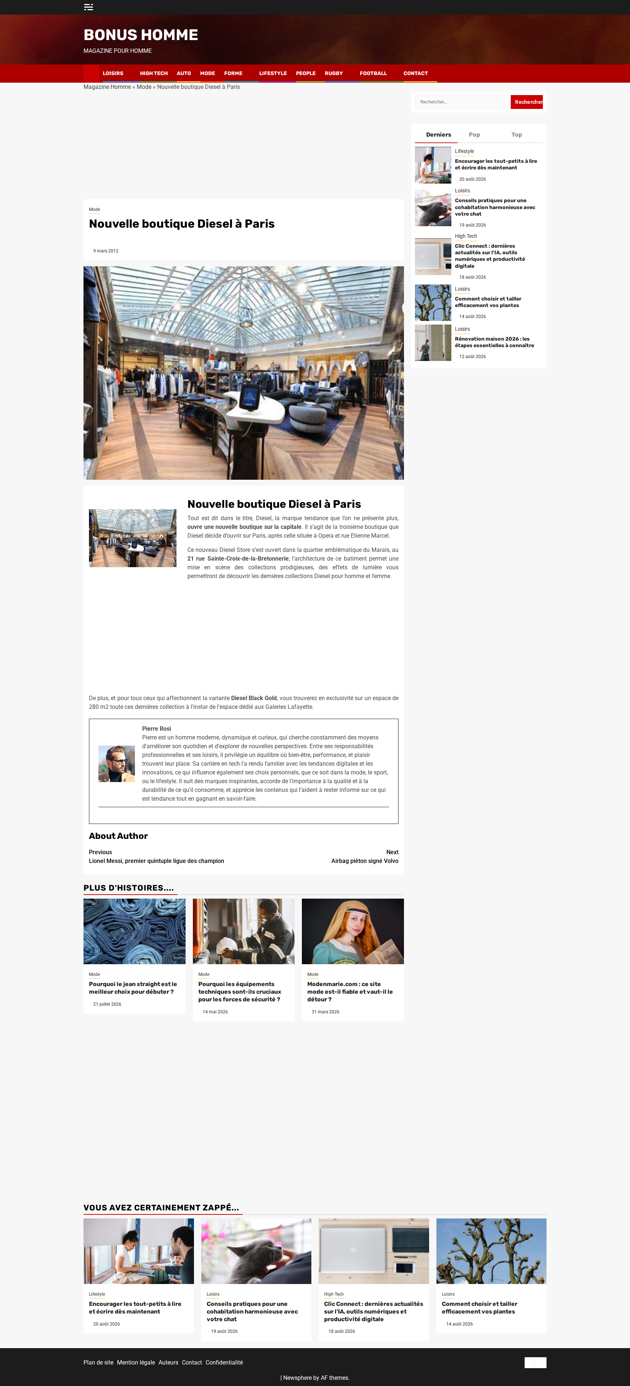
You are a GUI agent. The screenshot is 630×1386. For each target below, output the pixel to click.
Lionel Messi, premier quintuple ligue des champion (156, 856)
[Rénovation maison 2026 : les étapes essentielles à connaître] (433, 343)
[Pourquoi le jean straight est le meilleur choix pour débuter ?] (134, 931)
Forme (233, 73)
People (306, 73)
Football (373, 73)
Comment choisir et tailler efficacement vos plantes (488, 302)
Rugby (334, 73)
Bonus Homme (140, 35)
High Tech (154, 73)
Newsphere (297, 1377)
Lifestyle (273, 73)
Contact (416, 73)
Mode (207, 73)
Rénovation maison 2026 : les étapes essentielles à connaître (494, 342)
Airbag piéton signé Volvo (364, 856)
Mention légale (136, 1362)
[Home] (91, 73)
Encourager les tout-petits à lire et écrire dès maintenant (496, 164)
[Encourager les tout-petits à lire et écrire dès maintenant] (433, 165)
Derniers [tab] (438, 134)
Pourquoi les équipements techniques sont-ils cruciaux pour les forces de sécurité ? (239, 992)
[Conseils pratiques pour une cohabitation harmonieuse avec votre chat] (433, 208)
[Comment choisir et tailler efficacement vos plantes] (433, 302)
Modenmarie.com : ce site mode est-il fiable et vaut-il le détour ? (350, 992)
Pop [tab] (474, 134)
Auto (184, 73)
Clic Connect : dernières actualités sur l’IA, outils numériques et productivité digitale (490, 256)
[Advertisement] (243, 145)
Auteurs (168, 1362)
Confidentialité (224, 1362)
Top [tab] (517, 134)
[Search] (541, 74)
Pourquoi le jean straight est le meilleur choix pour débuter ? (133, 988)
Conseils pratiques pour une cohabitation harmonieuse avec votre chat (495, 207)
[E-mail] (101, 818)
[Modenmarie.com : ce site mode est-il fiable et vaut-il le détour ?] (353, 931)
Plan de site (98, 1362)
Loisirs (113, 73)
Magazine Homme (107, 86)
